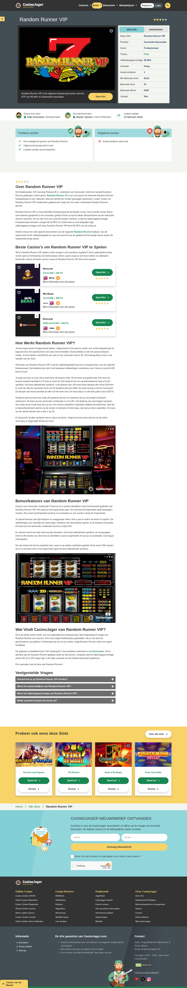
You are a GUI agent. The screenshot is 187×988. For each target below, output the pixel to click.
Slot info (132, 29)
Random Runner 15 (57, 195)
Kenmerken (156, 29)
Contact (138, 913)
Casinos (83, 5)
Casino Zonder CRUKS (25, 896)
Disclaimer (23, 942)
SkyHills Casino (62, 917)
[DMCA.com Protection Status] (144, 965)
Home (19, 806)
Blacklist (98, 921)
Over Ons (139, 896)
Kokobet (59, 904)
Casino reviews (102, 904)
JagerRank (100, 896)
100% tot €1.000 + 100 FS (55, 323)
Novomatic (98, 651)
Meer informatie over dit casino (59, 281)
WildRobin (59, 896)
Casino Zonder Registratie (26, 904)
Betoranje (48, 319)
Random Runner (82, 232)
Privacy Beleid (25, 946)
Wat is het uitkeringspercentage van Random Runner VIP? (47, 693)
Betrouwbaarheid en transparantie (150, 904)
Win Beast (48, 294)
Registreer (147, 5)
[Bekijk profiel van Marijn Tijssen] (68, 115)
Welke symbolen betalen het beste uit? (37, 700)
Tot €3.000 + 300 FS (53, 298)
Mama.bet (48, 269)
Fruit (146, 54)
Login (158, 5)
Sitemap (22, 950)
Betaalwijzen (126, 5)
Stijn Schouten (35, 117)
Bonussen (109, 5)
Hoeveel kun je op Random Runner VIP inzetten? (42, 679)
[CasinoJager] (32, 5)
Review (32, 789)
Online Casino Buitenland (26, 900)
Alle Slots (34, 806)
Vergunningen (101, 917)
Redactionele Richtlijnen (145, 900)
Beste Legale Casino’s (25, 913)
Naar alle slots (156, 734)
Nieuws (138, 908)
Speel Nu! (101, 96)
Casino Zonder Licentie (25, 917)
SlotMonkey (60, 900)
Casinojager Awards (104, 900)
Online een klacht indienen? (147, 972)
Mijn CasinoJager (142, 921)
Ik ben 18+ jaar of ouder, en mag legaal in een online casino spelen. (108, 856)
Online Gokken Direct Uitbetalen (29, 921)
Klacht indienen (142, 917)
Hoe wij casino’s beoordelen (107, 908)
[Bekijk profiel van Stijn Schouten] (18, 115)
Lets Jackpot (60, 921)
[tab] (65, 679)
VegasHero (60, 908)
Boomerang (60, 913)
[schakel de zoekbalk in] (167, 5)
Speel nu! (32, 780)
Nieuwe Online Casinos (25, 908)
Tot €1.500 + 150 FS (53, 273)
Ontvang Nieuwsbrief (119, 847)
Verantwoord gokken (104, 913)
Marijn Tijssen (84, 117)
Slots (96, 5)
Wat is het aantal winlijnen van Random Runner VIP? (44, 686)
